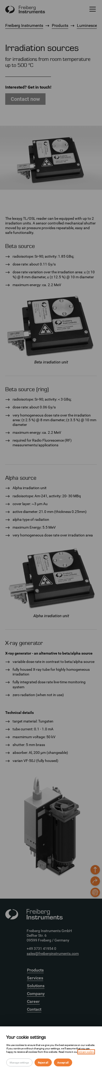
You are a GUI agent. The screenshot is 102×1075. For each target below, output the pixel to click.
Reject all (43, 1062)
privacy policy (86, 1051)
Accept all (63, 1062)
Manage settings (19, 1062)
